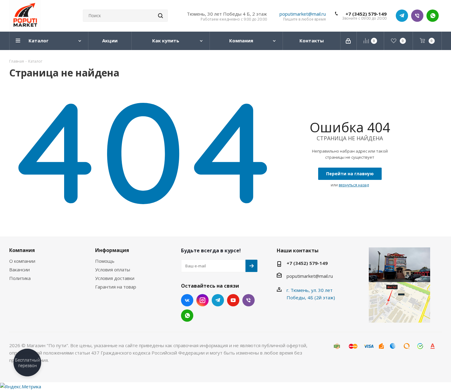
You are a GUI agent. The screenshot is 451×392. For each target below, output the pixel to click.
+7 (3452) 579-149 (366, 14)
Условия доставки (114, 278)
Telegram (402, 16)
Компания (22, 250)
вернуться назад (354, 185)
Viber (417, 16)
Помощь (104, 261)
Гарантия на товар (115, 287)
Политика (20, 278)
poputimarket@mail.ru (302, 14)
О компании (22, 261)
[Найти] (160, 16)
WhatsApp (432, 16)
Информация (112, 250)
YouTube (233, 300)
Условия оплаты (112, 269)
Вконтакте (187, 300)
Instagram (202, 300)
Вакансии (19, 269)
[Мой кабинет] (349, 41)
